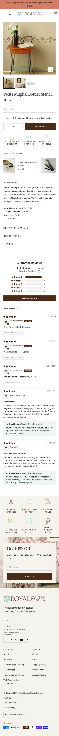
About (6, 654)
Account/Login (39, 675)
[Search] (10, 14)
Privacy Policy (9, 708)
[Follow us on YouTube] (21, 639)
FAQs (34, 659)
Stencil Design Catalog (13, 664)
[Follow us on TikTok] (26, 639)
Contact (36, 654)
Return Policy (38, 670)
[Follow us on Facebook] (6, 639)
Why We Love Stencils (15, 228)
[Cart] (54, 14)
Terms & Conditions (11, 703)
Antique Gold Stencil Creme (27, 164)
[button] (17, 277)
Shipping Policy (39, 664)
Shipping (8, 244)
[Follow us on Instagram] (11, 639)
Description (10, 182)
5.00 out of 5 (37, 268)
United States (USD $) (13, 715)
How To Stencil (12, 236)
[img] (9, 317)
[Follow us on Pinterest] (16, 639)
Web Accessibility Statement (11, 682)
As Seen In (8, 659)
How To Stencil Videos (13, 675)
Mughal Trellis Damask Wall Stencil (26, 198)
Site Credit (7, 698)
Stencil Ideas (9, 670)
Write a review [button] (29, 298)
